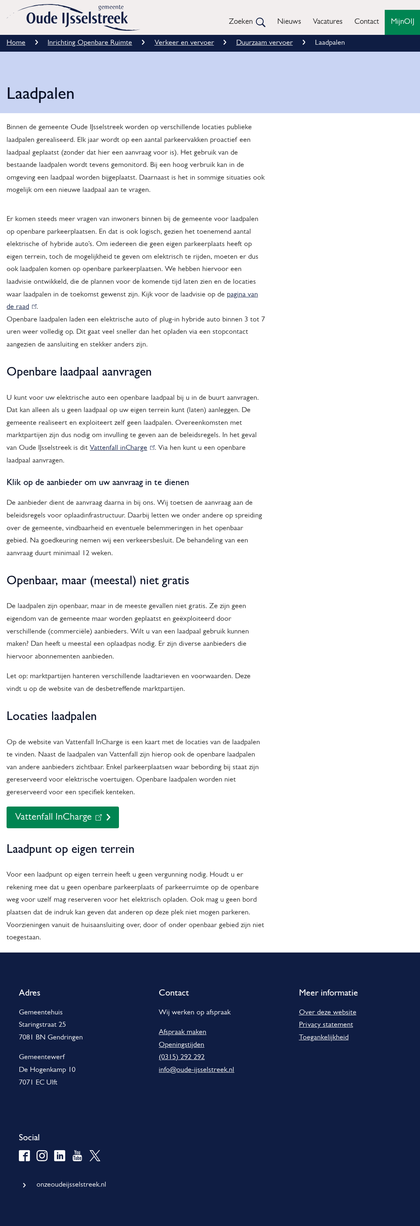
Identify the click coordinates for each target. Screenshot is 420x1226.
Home (16, 43)
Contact (366, 22)
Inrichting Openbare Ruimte (90, 43)
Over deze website (327, 1012)
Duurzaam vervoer (264, 43)
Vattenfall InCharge (53, 820)
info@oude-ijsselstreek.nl (196, 1070)
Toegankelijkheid (324, 1037)
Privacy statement (326, 1025)
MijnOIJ (402, 22)
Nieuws (289, 22)
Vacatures (327, 22)
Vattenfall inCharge (120, 448)
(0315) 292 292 (182, 1057)
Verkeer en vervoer (184, 43)
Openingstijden (181, 1045)
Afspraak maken (182, 1032)
